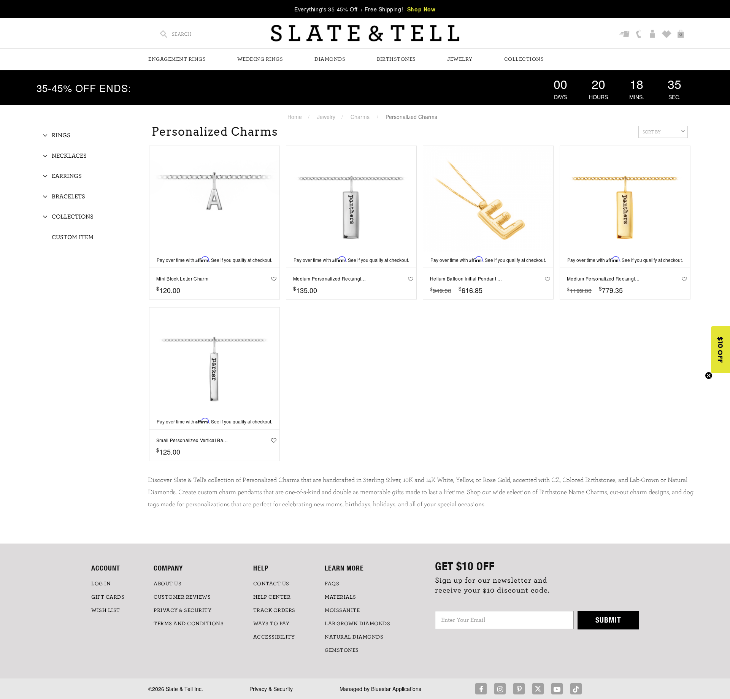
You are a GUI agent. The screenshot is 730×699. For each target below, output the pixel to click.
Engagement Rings (177, 59)
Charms (360, 116)
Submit (608, 619)
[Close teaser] (709, 375)
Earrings (67, 176)
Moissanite (342, 610)
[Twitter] (538, 688)
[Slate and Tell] (365, 33)
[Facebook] (481, 688)
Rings (61, 135)
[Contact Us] (639, 34)
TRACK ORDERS (274, 610)
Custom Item (73, 237)
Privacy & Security (271, 689)
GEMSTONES (342, 650)
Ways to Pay (271, 623)
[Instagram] (500, 688)
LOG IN (101, 583)
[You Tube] (557, 688)
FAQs (332, 583)
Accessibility (274, 637)
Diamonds (329, 59)
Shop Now (421, 9)
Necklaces (69, 156)
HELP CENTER (272, 597)
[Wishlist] (667, 34)
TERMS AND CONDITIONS (189, 623)
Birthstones (396, 59)
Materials (340, 597)
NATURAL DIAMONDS (354, 637)
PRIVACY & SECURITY (182, 610)
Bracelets (68, 196)
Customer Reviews (182, 597)
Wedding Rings (260, 59)
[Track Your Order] (625, 34)
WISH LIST (105, 610)
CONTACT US (271, 583)
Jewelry (460, 59)
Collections (524, 59)
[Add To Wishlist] (271, 278)
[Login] (653, 34)
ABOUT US (167, 583)
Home (294, 116)
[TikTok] (576, 688)
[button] (720, 349)
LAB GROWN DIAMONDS (357, 623)
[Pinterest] (519, 688)
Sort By (652, 132)
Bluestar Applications (396, 689)
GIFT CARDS (107, 597)
